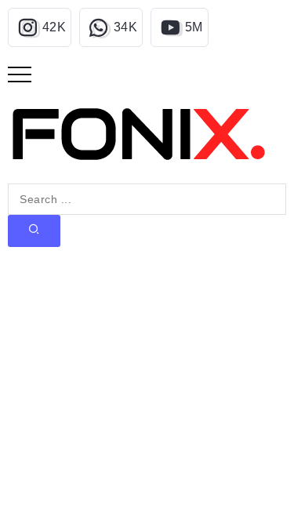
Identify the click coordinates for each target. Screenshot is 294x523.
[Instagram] (40, 27)
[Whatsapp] (111, 27)
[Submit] (34, 231)
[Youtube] (179, 27)
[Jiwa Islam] (139, 133)
